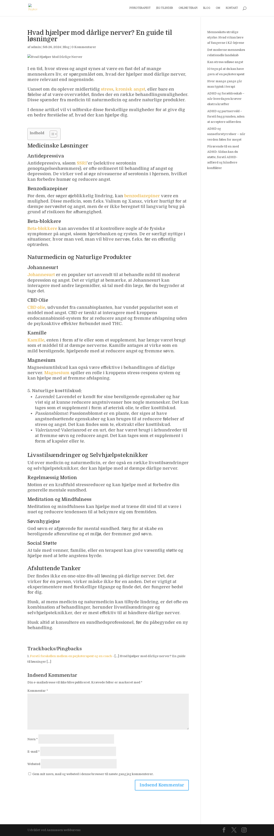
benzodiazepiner (142, 195)
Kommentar (37, 690)
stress (107, 89)
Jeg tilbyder (164, 8)
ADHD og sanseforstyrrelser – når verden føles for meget (226, 134)
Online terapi (188, 8)
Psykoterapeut (140, 8)
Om (218, 8)
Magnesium (57, 372)
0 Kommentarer (83, 47)
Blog (206, 8)
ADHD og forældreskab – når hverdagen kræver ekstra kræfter (225, 99)
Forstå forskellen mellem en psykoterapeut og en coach (71, 656)
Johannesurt (41, 274)
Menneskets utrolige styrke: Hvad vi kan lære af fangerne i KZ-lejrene (225, 37)
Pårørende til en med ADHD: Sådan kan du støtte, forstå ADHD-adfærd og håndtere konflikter (223, 157)
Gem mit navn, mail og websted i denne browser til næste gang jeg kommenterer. (93, 774)
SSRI (82, 163)
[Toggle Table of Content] (51, 134)
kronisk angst (130, 89)
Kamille (35, 340)
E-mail (33, 751)
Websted (33, 764)
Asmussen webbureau (63, 830)
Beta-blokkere (42, 228)
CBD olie (36, 307)
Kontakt (232, 8)
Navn (32, 739)
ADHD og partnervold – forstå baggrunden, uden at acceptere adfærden (225, 116)
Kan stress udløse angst (225, 62)
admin (36, 47)
